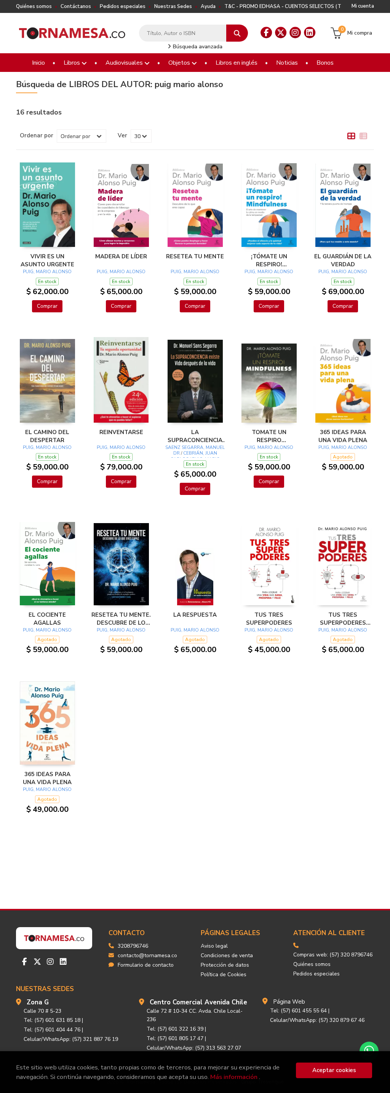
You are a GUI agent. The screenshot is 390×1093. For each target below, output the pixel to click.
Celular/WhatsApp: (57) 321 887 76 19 (71, 1039)
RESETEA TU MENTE (195, 256)
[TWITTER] (280, 32)
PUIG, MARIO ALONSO (47, 272)
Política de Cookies (223, 974)
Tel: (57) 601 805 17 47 (175, 1038)
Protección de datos (225, 965)
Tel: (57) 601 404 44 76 (52, 1029)
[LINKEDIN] (309, 32)
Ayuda (208, 6)
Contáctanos (76, 6)
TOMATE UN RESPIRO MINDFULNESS (268, 436)
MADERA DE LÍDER (121, 256)
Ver (122, 135)
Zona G (38, 1002)
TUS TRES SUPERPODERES (269, 618)
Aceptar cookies (334, 1070)
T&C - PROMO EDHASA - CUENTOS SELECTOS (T (282, 6)
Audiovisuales (124, 63)
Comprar (47, 306)
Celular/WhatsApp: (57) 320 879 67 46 (317, 1020)
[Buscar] (237, 33)
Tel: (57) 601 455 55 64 (298, 1010)
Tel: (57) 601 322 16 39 (175, 1029)
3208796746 (133, 946)
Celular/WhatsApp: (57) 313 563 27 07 (194, 1048)
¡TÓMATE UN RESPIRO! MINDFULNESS (268, 260)
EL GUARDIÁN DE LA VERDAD (342, 260)
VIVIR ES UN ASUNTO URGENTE (47, 260)
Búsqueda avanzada (196, 46)
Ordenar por (36, 135)
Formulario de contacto (146, 965)
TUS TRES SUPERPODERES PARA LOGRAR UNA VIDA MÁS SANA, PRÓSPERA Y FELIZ (342, 618)
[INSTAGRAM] (295, 32)
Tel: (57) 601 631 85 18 (52, 1020)
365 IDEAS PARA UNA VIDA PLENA (342, 436)
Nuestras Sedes (173, 6)
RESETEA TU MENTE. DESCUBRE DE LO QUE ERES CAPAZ (121, 618)
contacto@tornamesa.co (147, 955)
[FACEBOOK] (266, 32)
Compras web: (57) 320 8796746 (332, 954)
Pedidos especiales (122, 6)
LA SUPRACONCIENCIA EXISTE (195, 436)
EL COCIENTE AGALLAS (47, 618)
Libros (73, 63)
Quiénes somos (34, 6)
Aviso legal (214, 946)
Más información (233, 1076)
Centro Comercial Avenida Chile (198, 1002)
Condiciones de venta (227, 955)
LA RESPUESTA (195, 615)
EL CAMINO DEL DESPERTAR (47, 436)
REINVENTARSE (121, 432)
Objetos (180, 63)
